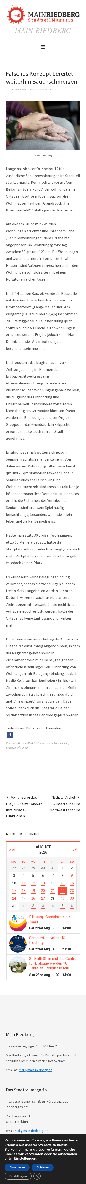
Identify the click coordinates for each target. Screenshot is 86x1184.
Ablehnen (42, 1167)
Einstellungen (25, 1158)
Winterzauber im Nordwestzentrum (65, 803)
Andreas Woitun (43, 89)
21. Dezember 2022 (16, 89)
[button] (10, 735)
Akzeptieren (17, 1167)
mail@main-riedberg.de (35, 1070)
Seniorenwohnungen (17, 747)
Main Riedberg (43, 30)
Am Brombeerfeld (58, 743)
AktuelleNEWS (25, 743)
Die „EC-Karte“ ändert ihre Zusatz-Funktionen (24, 806)
